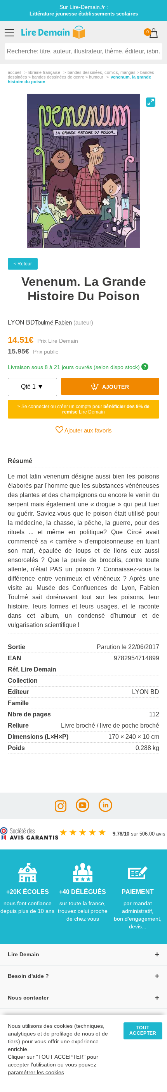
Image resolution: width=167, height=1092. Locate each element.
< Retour (23, 264)
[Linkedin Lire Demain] (105, 810)
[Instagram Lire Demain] (60, 810)
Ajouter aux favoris (87, 430)
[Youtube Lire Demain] (82, 810)
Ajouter (115, 387)
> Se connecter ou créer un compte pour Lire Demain (83, 409)
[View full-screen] (150, 102)
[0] (153, 33)
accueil (14, 72)
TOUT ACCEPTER (143, 1030)
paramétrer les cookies (36, 1072)
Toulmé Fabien (53, 322)
